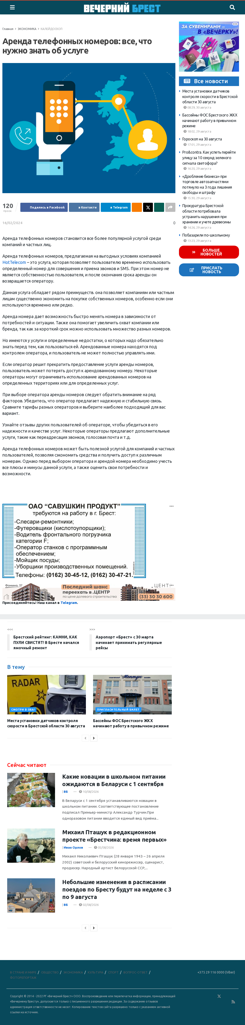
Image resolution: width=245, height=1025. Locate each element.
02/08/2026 (90, 904)
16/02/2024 (12, 223)
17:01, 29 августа (199, 144)
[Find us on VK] (205, 996)
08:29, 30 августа (199, 107)
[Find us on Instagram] (233, 996)
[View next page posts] (93, 738)
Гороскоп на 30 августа (202, 139)
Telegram (69, 603)
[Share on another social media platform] (170, 207)
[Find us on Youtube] (226, 1002)
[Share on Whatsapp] (159, 207)
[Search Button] (232, 7)
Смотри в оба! (23, 709)
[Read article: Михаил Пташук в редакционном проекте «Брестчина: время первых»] (31, 845)
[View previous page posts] (85, 738)
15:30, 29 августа (199, 198)
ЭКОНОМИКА (27, 28)
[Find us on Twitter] (219, 996)
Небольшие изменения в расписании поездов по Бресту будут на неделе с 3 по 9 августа (116, 889)
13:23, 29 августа (199, 240)
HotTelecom (14, 262)
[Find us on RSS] (233, 1002)
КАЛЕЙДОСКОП (51, 28)
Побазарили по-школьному (206, 235)
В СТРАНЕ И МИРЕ (23, 972)
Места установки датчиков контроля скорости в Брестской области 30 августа (210, 96)
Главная (7, 28)
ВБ (66, 791)
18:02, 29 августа (199, 131)
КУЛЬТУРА (95, 972)
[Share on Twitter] (148, 207)
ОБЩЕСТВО (50, 972)
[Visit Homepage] (122, 7)
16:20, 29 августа (199, 168)
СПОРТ (113, 972)
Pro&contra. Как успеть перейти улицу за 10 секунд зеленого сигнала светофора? (209, 157)
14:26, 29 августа (199, 227)
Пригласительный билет (118, 709)
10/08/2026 (90, 791)
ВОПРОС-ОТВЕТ (135, 972)
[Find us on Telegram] (226, 996)
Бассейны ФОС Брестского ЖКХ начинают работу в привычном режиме (209, 120)
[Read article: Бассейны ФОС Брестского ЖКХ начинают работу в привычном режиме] (132, 694)
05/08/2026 (105, 847)
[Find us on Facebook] (198, 996)
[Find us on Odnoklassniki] (212, 996)
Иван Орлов (73, 847)
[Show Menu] (12, 7)
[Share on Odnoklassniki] (137, 207)
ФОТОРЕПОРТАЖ (23, 977)
